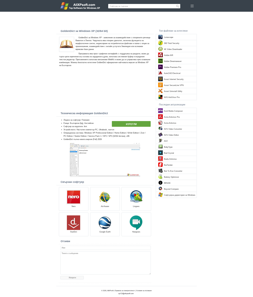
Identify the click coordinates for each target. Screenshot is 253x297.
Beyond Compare (171, 189)
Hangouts (136, 232)
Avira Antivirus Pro (172, 117)
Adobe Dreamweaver (173, 61)
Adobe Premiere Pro (172, 67)
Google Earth (105, 232)
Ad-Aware (105, 206)
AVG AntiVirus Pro (172, 97)
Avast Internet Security (174, 79)
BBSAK (167, 183)
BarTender (168, 165)
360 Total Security (171, 43)
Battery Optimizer (171, 177)
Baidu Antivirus (170, 159)
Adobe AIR (168, 55)
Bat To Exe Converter (173, 171)
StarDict (73, 232)
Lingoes (136, 206)
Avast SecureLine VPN (174, 85)
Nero (74, 206)
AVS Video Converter (173, 129)
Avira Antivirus (170, 123)
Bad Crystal (169, 153)
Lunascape (168, 37)
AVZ (166, 141)
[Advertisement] (126, 19)
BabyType (168, 147)
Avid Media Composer (173, 111)
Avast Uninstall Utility (173, 91)
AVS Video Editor (171, 135)
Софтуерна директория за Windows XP (179, 195)
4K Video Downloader (173, 49)
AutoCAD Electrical (172, 73)
